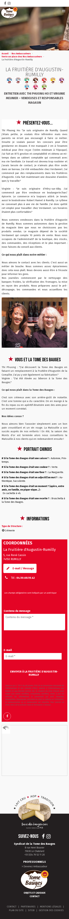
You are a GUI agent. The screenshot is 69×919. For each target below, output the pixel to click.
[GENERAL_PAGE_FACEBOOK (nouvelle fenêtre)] (8, 716)
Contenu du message (18, 610)
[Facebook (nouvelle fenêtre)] (5, 3)
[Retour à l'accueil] (9, 12)
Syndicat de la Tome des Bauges (34, 843)
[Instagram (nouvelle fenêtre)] (9, 3)
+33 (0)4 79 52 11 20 (34, 854)
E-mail (9, 650)
